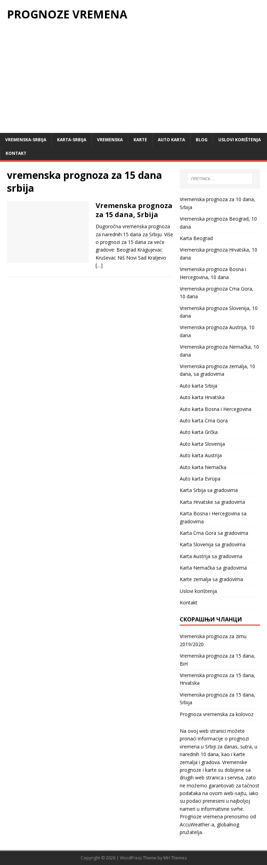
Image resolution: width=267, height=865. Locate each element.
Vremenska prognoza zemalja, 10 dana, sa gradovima (217, 370)
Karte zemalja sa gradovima (211, 579)
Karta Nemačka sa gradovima (213, 567)
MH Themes (175, 858)
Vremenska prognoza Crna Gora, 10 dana (216, 292)
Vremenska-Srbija (25, 140)
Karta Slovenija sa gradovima (212, 544)
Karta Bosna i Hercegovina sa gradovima (213, 517)
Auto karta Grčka (199, 432)
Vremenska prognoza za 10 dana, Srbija (217, 203)
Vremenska (110, 140)
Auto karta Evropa (200, 478)
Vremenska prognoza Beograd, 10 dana (218, 222)
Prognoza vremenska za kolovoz (216, 714)
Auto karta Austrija (201, 455)
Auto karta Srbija (198, 385)
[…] (99, 265)
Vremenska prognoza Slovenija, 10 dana (219, 312)
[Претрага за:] (220, 179)
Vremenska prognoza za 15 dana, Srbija (134, 210)
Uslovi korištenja (239, 140)
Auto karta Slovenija (202, 444)
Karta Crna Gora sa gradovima (214, 533)
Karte (140, 140)
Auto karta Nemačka (203, 467)
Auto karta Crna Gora (204, 420)
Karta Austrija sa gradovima (211, 556)
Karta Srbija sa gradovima (209, 490)
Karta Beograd (196, 238)
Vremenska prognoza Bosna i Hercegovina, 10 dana (213, 273)
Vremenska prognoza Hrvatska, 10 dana (218, 253)
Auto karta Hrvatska (202, 397)
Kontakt (16, 153)
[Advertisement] (133, 80)
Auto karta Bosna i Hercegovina (215, 409)
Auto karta (171, 140)
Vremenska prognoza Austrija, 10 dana (217, 331)
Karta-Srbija (71, 140)
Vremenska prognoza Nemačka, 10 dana (219, 350)
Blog (202, 140)
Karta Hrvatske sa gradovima (212, 502)
